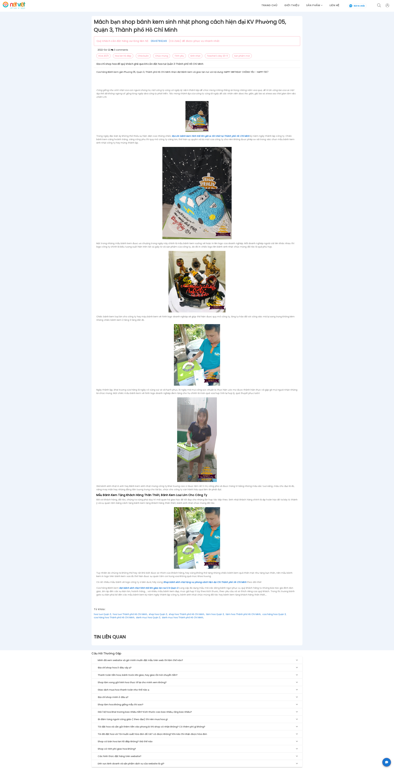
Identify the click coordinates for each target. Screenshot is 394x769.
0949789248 (159, 41)
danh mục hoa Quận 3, (148, 617)
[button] (318, 5)
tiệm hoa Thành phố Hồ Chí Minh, (243, 614)
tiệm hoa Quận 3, (215, 614)
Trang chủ (269, 5)
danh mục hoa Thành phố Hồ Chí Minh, (183, 617)
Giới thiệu (291, 5)
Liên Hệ (335, 5)
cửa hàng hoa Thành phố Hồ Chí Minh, (114, 617)
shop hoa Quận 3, (158, 614)
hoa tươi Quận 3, (103, 614)
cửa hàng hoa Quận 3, (274, 614)
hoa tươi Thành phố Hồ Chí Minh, (130, 614)
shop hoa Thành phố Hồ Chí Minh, (187, 614)
